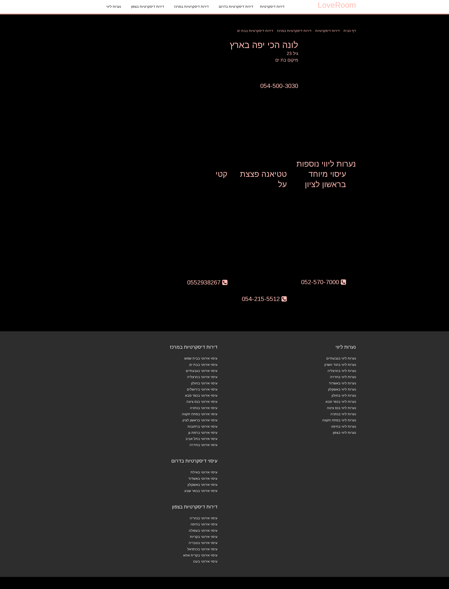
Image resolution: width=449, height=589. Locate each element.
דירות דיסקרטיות (272, 6)
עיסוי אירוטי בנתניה (203, 408)
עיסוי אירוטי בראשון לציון (199, 420)
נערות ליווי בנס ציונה (341, 408)
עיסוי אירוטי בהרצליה (202, 377)
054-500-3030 (279, 85)
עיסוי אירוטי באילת (203, 472)
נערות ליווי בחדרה (343, 377)
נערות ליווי (113, 6)
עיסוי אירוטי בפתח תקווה (199, 414)
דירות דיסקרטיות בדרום (236, 6)
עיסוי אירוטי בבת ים (203, 365)
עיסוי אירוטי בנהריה (203, 518)
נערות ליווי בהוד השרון (340, 365)
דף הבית (349, 31)
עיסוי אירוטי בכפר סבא (201, 395)
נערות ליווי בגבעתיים (341, 358)
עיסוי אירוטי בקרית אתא (200, 555)
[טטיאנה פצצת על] (259, 226)
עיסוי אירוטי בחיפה (204, 524)
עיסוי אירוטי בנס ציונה (201, 401)
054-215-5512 (262, 298)
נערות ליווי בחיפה (343, 426)
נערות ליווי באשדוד (342, 383)
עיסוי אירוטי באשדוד (202, 478)
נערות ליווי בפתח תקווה (339, 420)
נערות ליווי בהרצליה (342, 371)
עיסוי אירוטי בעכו (205, 561)
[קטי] (199, 216)
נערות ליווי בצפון (344, 432)
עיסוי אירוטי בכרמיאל (202, 549)
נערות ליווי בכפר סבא (341, 401)
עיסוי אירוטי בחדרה (203, 445)
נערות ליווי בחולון (343, 395)
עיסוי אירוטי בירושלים (202, 389)
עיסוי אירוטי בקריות (203, 537)
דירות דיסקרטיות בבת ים (255, 31)
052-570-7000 (321, 282)
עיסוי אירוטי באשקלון (202, 485)
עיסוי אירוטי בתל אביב (201, 439)
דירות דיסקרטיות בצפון (147, 6)
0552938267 (204, 282)
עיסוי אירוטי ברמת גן (202, 432)
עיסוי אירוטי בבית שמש (200, 358)
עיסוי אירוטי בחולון (204, 383)
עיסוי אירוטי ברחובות (202, 426)
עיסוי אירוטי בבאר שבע (200, 491)
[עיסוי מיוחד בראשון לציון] (318, 224)
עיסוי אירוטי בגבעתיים (201, 371)
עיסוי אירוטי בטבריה (203, 543)
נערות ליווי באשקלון (342, 389)
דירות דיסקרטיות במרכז (191, 6)
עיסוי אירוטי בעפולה (203, 530)
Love (337, 5)
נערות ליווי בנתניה (343, 414)
